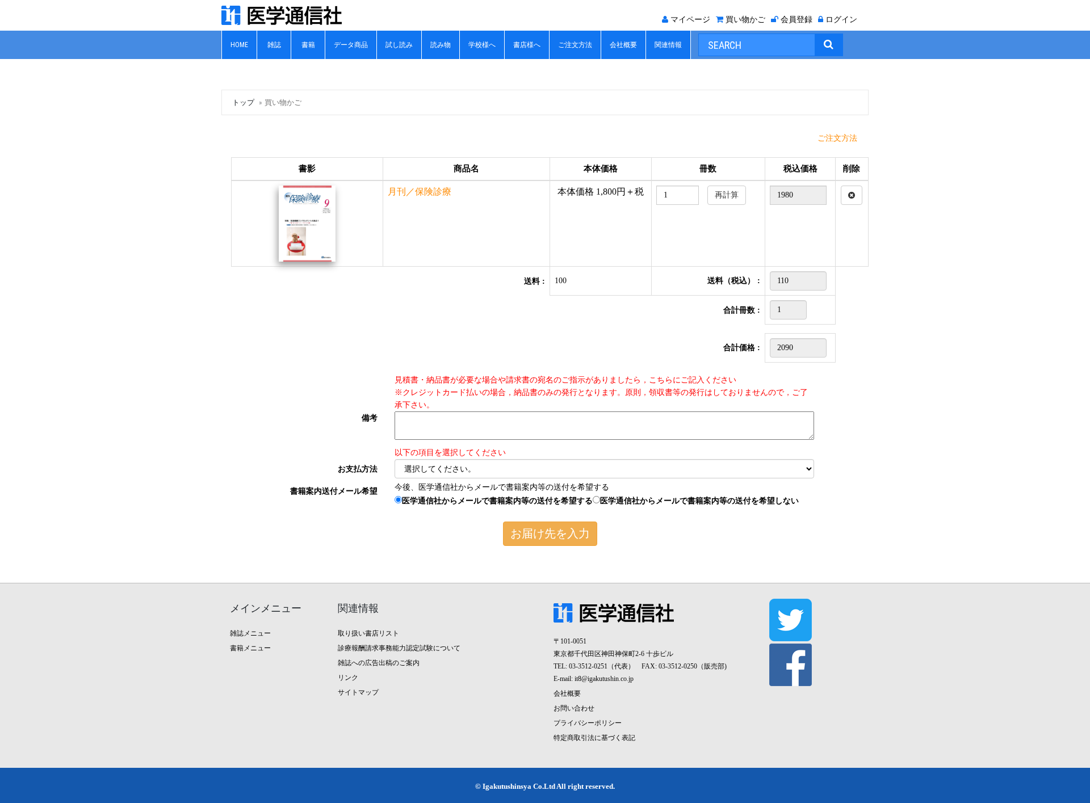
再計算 (727, 195)
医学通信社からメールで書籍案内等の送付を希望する (497, 501)
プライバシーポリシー (588, 723)
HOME (239, 45)
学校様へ (482, 45)
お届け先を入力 (550, 533)
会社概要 (623, 45)
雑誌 (274, 45)
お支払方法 (358, 469)
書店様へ (526, 45)
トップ (243, 102)
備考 (370, 418)
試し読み (399, 45)
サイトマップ (358, 692)
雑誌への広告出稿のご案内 (379, 663)
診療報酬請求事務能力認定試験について (399, 648)
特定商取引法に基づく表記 (594, 738)
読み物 (440, 45)
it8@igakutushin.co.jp (604, 679)
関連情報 (668, 45)
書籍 (308, 45)
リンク (348, 678)
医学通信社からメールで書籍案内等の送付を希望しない (699, 501)
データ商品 (351, 45)
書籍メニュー (250, 648)
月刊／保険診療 (419, 191)
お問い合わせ (574, 708)
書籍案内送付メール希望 (334, 491)
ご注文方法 (575, 45)
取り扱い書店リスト (368, 633)
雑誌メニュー (250, 633)
